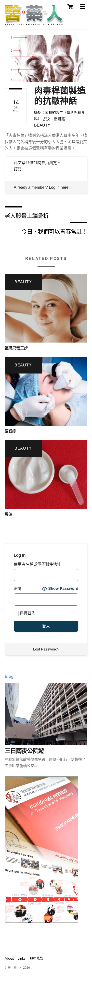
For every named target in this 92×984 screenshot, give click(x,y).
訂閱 (18, 169)
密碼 (18, 589)
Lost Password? (46, 649)
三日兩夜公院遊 (24, 751)
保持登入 (27, 613)
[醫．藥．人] (34, 23)
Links (21, 958)
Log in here (58, 187)
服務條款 (36, 958)
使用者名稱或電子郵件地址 (37, 564)
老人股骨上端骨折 (27, 215)
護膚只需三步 (16, 348)
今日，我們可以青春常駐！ (54, 231)
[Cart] (70, 6)
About (9, 958)
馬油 (9, 514)
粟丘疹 (10, 431)
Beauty (42, 125)
